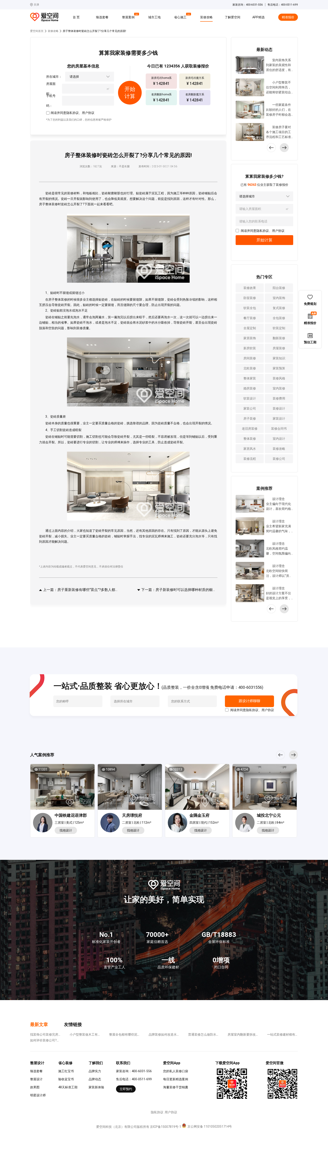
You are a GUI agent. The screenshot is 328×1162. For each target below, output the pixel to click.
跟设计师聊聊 (249, 701)
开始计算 (264, 240)
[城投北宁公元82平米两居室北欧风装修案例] (265, 788)
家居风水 (249, 448)
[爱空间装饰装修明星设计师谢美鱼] (246, 823)
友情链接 (73, 1024)
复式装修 (279, 308)
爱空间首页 (37, 31)
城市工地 (154, 17)
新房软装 (249, 348)
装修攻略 (206, 17)
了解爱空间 (232, 17)
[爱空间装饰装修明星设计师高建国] (111, 823)
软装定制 (279, 328)
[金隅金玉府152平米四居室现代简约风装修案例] (197, 788)
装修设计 (279, 408)
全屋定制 (249, 328)
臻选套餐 (102, 17)
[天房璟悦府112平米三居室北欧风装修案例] (130, 788)
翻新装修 (279, 338)
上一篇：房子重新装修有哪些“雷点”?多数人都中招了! (80, 590)
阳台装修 (279, 288)
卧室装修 (249, 298)
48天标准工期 (67, 1087)
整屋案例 (129, 16)
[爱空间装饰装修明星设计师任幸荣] (44, 823)
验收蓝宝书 (66, 1079)
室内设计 (279, 438)
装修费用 (279, 398)
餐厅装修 (249, 318)
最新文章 (39, 1024)
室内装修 (279, 388)
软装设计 (249, 398)
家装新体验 (96, 1087)
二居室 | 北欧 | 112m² (136, 822)
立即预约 (126, 1089)
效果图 (34, 1087)
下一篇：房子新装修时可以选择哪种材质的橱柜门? (179, 590)
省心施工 (181, 16)
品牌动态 (95, 1079)
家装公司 (249, 408)
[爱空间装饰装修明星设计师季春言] (178, 823)
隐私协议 (72, 113)
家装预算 (279, 368)
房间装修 (249, 358)
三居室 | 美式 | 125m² (69, 822)
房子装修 (249, 418)
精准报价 (288, 17)
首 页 (76, 17)
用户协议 (88, 113)
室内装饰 (279, 298)
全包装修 (279, 318)
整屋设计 (36, 1079)
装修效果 (249, 288)
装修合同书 (279, 428)
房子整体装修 (48, 204)
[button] (284, 147)
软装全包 (249, 308)
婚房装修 (249, 388)
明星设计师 (38, 1095)
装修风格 (279, 378)
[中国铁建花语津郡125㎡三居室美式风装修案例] (62, 788)
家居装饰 (249, 338)
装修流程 (249, 459)
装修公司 (279, 459)
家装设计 (279, 418)
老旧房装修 (249, 428)
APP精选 (258, 17)
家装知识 (279, 358)
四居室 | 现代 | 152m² (204, 822)
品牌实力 (95, 1071)
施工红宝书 (66, 1071)
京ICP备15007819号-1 (165, 1127)
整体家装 (249, 378)
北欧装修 (249, 368)
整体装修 (249, 438)
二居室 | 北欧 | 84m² (270, 822)
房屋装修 (279, 348)
